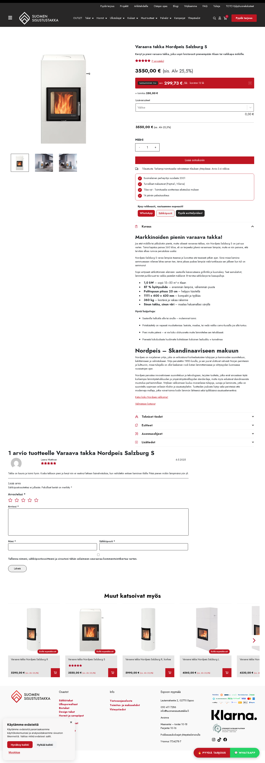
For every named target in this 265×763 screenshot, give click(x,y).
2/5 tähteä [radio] (17, 500)
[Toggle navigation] (11, 18)
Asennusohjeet (152, 434)
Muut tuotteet (147, 18)
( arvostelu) (158, 61)
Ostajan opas (160, 6)
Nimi (12, 541)
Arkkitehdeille (141, 6)
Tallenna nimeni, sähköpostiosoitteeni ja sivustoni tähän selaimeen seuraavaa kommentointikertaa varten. (72, 559)
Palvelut (164, 18)
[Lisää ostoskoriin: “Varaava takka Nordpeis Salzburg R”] (55, 672)
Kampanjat (179, 18)
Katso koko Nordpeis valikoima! (151, 397)
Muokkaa (14, 752)
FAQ (205, 6)
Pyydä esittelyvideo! (190, 213)
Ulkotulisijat (115, 18)
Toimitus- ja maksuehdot (125, 705)
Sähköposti (165, 213)
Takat (87, 18)
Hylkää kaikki (45, 744)
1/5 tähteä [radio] (10, 500)
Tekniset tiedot (152, 417)
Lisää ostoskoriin (195, 160)
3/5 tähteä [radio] (23, 500)
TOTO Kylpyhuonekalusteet (240, 6)
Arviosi (13, 506)
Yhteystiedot (194, 18)
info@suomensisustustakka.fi (175, 711)
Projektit (124, 6)
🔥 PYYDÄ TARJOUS (212, 753)
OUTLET (77, 18)
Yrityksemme (190, 6)
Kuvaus (146, 226)
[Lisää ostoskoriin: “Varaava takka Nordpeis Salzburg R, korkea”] (169, 672)
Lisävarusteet (143, 100)
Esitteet (147, 425)
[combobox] (137, 107)
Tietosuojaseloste (121, 701)
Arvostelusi (16, 494)
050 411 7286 (168, 707)
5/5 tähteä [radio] (36, 500)
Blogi (175, 6)
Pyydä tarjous (107, 6)
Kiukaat (131, 18)
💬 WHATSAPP (244, 753)
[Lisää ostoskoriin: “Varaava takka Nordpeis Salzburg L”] (226, 672)
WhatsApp (146, 213)
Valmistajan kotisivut (145, 404)
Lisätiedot (148, 442)
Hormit (100, 18)
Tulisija (216, 6)
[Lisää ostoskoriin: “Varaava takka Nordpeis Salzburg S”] (112, 672)
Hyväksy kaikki (20, 744)
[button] (195, 83)
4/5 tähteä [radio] (30, 500)
